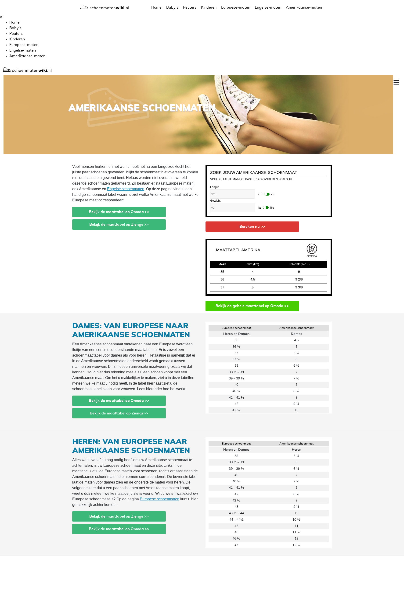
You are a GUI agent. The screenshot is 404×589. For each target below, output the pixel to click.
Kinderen (208, 7)
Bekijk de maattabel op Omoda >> (119, 212)
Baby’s (172, 7)
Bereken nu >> (252, 226)
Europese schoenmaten (159, 499)
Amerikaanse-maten (304, 7)
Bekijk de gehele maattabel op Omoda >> (252, 306)
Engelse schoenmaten (125, 189)
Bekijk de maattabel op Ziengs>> (119, 413)
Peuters (189, 7)
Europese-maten (235, 7)
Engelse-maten (268, 7)
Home (156, 7)
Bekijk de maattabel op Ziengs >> (119, 224)
